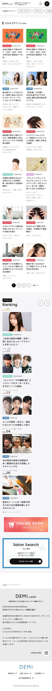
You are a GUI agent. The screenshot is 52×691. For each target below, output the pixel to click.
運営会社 (11, 673)
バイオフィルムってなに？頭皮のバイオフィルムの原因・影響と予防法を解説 (36, 139)
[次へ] (46, 303)
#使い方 (16, 235)
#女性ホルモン (7, 190)
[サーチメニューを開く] (40, 3)
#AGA (35, 61)
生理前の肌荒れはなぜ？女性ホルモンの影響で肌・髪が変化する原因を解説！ (13, 182)
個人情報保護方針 (25, 678)
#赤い (33, 273)
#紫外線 (5, 104)
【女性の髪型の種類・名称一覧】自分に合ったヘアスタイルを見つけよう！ (16, 341)
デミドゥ (38, 11)
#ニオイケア (40, 64)
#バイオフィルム (31, 147)
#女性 (19, 190)
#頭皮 (40, 147)
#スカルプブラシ (8, 235)
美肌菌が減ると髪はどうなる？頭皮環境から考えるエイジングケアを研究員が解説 (13, 139)
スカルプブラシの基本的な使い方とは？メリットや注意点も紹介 (13, 229)
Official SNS (36, 653)
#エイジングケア (14, 147)
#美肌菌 (5, 147)
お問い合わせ (24, 673)
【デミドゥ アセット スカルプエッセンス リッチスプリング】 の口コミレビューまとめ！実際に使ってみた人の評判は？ (36, 183)
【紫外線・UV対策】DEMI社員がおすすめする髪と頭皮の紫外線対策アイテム (36, 96)
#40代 (4, 64)
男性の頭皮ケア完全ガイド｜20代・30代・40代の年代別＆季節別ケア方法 (36, 53)
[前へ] (40, 303)
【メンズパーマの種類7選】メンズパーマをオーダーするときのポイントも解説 (17, 383)
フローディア (24, 11)
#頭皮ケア (6, 61)
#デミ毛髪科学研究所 (9, 150)
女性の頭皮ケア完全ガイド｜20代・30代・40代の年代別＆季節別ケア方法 (13, 53)
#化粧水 (33, 198)
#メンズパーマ (7, 390)
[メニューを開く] (46, 3)
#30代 (17, 61)
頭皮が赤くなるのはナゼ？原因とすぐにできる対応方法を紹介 (36, 266)
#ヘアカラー (17, 512)
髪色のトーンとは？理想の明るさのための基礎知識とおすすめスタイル (16, 505)
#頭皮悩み (29, 150)
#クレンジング (11, 276)
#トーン (9, 512)
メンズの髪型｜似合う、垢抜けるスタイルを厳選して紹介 (16, 423)
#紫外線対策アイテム (39, 104)
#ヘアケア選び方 (8, 109)
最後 (34, 285)
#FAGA (9, 64)
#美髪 (14, 190)
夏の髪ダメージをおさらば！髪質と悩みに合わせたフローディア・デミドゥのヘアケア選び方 (13, 96)
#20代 (12, 61)
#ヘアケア (15, 104)
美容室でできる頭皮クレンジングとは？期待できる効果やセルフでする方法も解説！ (13, 267)
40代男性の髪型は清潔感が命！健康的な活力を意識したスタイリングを (16, 463)
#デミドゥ (40, 195)
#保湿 (28, 198)
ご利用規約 (38, 673)
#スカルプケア (17, 64)
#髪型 (9, 348)
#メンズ (15, 390)
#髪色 (4, 512)
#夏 (10, 104)
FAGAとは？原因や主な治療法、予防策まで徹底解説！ (36, 229)
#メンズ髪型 (12, 429)
